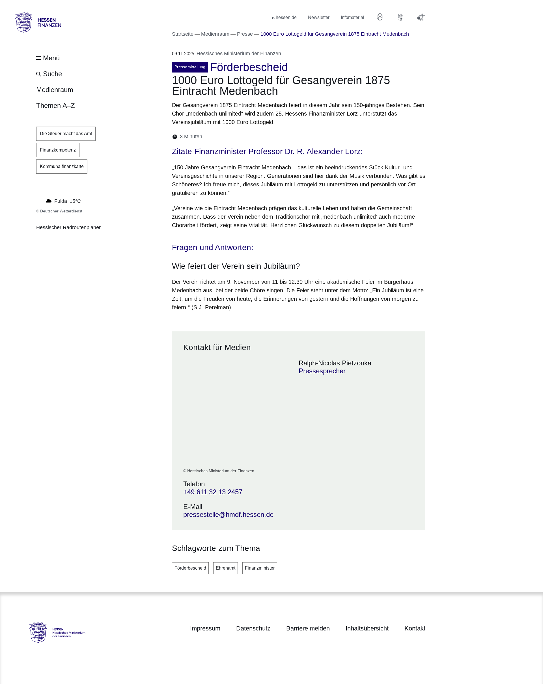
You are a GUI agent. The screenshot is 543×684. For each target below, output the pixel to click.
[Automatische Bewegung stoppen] (39, 200)
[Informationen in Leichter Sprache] (380, 17)
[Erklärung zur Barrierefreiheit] (420, 17)
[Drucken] (255, 136)
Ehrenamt (225, 568)
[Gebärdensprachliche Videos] (400, 17)
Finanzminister (260, 568)
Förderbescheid (190, 568)
